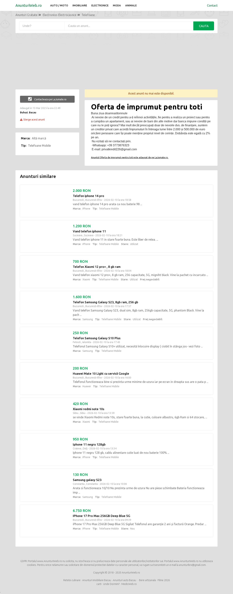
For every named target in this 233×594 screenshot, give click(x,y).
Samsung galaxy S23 (87, 480)
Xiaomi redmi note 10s (88, 409)
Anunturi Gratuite (26, 15)
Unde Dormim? (111, 584)
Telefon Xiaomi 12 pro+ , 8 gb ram (97, 266)
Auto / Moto (59, 5)
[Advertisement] (116, 64)
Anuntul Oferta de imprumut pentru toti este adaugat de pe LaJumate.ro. (129, 157)
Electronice (99, 5)
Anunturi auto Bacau (124, 580)
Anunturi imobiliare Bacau (96, 580)
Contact (212, 5)
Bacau (32, 112)
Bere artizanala (147, 580)
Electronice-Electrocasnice (59, 15)
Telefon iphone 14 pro (88, 196)
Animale (131, 5)
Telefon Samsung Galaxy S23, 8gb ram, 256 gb (105, 302)
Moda (117, 5)
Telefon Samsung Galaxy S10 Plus (97, 338)
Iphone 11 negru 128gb (89, 444)
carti (98, 584)
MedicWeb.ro (129, 584)
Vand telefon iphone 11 (89, 231)
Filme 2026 (164, 580)
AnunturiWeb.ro (28, 5)
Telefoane (88, 15)
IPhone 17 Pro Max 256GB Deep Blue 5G (101, 516)
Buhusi (24, 112)
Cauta (204, 26)
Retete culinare (71, 580)
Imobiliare (79, 5)
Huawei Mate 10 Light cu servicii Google (101, 373)
